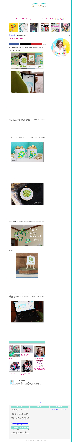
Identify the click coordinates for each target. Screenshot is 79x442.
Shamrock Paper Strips (12, 221)
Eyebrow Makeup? (39, 358)
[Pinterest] (59, 19)
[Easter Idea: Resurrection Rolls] (65, 27)
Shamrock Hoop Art (12, 178)
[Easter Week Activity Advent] (34, 27)
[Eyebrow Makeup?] (39, 351)
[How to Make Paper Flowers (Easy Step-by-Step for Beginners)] (13, 27)
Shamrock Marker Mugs (12, 137)
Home (10, 35)
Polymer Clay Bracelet (25, 355)
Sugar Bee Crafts (39, 7)
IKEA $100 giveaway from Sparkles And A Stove (39, 369)
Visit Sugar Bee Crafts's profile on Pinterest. (59, 409)
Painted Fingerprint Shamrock (13, 248)
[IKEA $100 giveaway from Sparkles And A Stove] (39, 363)
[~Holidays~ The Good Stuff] (27, 366)
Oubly (10, 358)
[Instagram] (60, 19)
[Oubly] (14, 351)
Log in (52, 440)
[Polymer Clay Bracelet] (27, 349)
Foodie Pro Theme (35, 440)
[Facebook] (55, 19)
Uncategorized (13, 35)
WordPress (48, 440)
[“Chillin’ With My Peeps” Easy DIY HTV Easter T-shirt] (23, 27)
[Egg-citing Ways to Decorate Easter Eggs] (55, 27)
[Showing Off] (14, 366)
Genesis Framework (43, 440)
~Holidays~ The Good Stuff (25, 373)
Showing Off (12, 373)
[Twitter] (57, 19)
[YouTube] (63, 19)
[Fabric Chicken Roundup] (44, 27)
